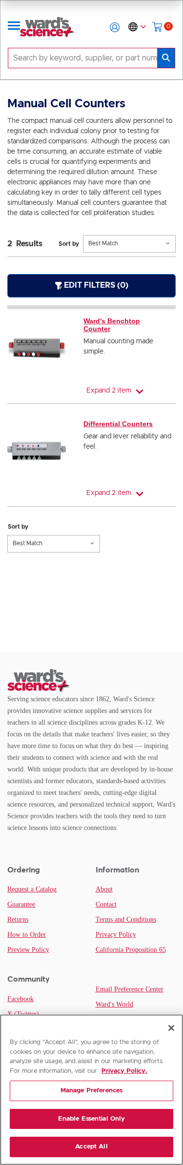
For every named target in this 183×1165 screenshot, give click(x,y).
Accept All (91, 1147)
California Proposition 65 (131, 949)
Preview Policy (28, 949)
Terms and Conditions (126, 919)
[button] (115, 27)
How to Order (26, 934)
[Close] (171, 1028)
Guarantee (21, 904)
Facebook (20, 999)
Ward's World (114, 1004)
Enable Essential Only (91, 1119)
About (104, 889)
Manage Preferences (91, 1090)
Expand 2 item (108, 390)
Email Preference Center (129, 989)
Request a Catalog (32, 889)
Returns (17, 919)
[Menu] (14, 27)
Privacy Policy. (124, 1071)
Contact (106, 904)
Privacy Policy (116, 934)
